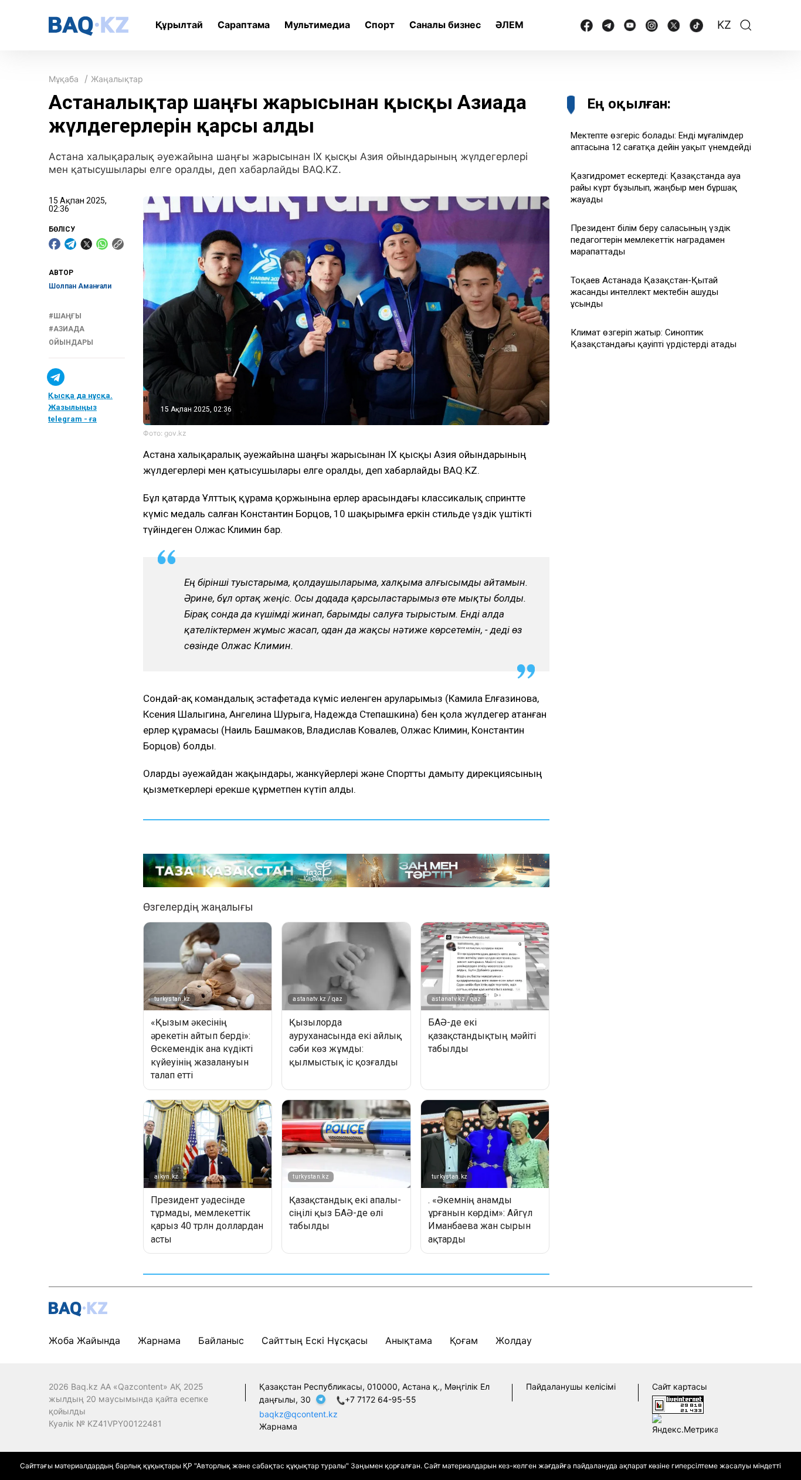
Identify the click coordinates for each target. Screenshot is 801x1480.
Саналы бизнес (445, 24)
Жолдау (513, 1340)
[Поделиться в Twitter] (86, 244)
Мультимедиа (317, 24)
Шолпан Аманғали (80, 286)
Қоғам (464, 1340)
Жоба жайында (84, 1340)
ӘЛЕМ (509, 24)
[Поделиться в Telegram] (70, 244)
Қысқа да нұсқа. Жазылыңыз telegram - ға (80, 407)
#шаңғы (65, 316)
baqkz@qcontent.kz (298, 1414)
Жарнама (159, 1340)
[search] (745, 25)
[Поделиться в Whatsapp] (102, 244)
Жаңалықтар (117, 79)
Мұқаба (64, 79)
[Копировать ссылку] (118, 244)
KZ (724, 24)
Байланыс (221, 1340)
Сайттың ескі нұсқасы (315, 1340)
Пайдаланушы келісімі (571, 1386)
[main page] (88, 26)
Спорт (380, 24)
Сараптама (244, 24)
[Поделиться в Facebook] (54, 244)
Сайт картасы (679, 1386)
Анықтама (408, 1340)
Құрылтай (179, 24)
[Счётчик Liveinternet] (678, 1403)
